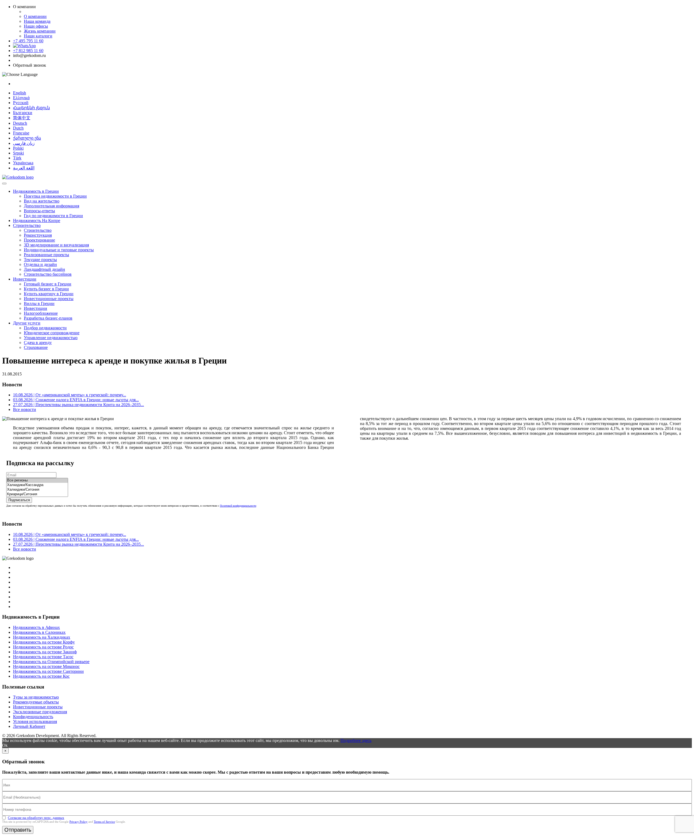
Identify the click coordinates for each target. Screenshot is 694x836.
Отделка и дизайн (40, 264)
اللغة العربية (23, 168)
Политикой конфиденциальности (238, 505)
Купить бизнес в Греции (46, 289)
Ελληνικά (21, 97)
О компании (35, 16)
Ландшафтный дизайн (44, 269)
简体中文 (21, 117)
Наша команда (37, 21)
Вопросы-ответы (39, 210)
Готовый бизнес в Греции (47, 284)
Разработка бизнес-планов (48, 318)
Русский (20, 102)
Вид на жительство (41, 201)
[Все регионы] (37, 480)
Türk (17, 158)
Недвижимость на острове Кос (41, 676)
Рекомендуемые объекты (36, 702)
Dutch (18, 128)
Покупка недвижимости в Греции (55, 196)
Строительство (27, 225)
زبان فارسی (24, 143)
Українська (23, 162)
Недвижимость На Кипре (36, 220)
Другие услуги (26, 323)
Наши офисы (36, 26)
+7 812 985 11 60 (28, 50)
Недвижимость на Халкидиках (41, 637)
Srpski (18, 153)
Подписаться (19, 500)
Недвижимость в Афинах (36, 627)
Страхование (36, 347)
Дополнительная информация (51, 206)
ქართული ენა (27, 138)
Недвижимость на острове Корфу (44, 642)
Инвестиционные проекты (48, 298)
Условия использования (35, 721)
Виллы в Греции (39, 303)
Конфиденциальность (33, 716)
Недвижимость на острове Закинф (45, 651)
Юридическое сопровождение (51, 332)
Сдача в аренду (38, 342)
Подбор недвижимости (45, 328)
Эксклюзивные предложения (40, 711)
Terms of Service (104, 821)
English (19, 93)
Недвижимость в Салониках (39, 632)
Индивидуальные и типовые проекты (59, 249)
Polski (18, 148)
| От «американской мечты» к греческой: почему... (69, 395)
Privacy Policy (78, 821)
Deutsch (20, 123)
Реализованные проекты (46, 254)
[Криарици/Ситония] (37, 494)
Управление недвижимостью (51, 337)
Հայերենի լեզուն (31, 107)
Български (22, 112)
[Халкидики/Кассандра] (37, 485)
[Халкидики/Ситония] (37, 489)
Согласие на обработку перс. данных (36, 818)
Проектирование (39, 240)
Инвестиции (24, 279)
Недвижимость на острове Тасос (43, 656)
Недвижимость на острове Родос (43, 647)
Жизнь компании (40, 31)
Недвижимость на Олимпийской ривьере (51, 661)
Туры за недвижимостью (36, 697)
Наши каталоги (38, 36)
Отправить (17, 830)
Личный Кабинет (29, 726)
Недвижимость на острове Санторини (48, 671)
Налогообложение (41, 313)
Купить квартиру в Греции (48, 293)
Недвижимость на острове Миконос (46, 666)
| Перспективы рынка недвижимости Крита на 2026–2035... (78, 404)
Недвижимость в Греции (36, 191)
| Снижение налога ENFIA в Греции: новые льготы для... (76, 399)
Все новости (24, 409)
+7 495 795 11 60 (28, 40)
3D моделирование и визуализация (56, 245)
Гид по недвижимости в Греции (53, 215)
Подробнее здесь (355, 740)
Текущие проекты (40, 259)
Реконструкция (38, 235)
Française (21, 133)
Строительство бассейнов (48, 274)
